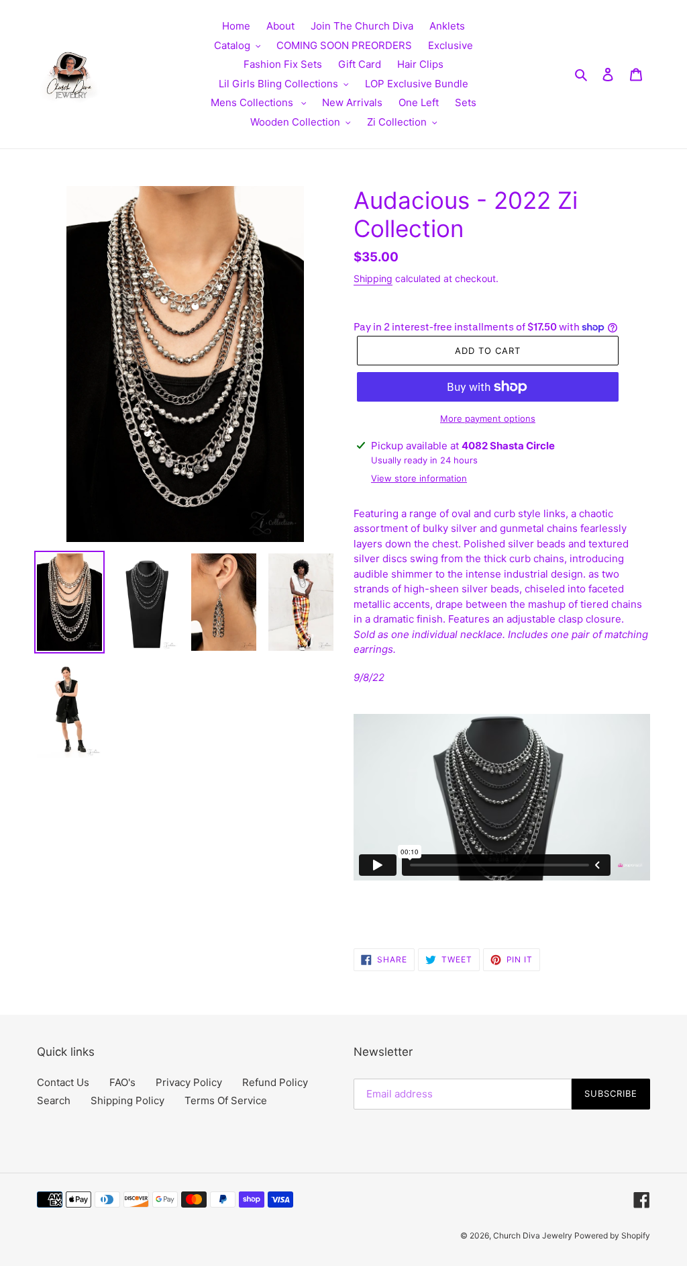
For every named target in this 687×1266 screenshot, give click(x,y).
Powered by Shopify (612, 1235)
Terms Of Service (225, 1100)
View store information (419, 478)
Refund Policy (275, 1082)
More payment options (487, 418)
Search (53, 1100)
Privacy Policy (189, 1082)
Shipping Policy (127, 1100)
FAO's (122, 1082)
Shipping (373, 278)
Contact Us (63, 1082)
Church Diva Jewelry (533, 1235)
